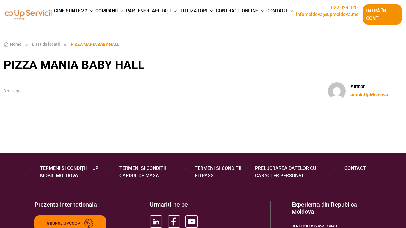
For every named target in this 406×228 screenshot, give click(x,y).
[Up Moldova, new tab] (174, 221)
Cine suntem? (70, 11)
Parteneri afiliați (148, 11)
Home (15, 44)
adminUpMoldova (369, 95)
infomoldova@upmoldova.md (327, 14)
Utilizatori (193, 11)
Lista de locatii (46, 44)
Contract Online (237, 11)
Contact (277, 11)
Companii (106, 11)
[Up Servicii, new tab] (156, 221)
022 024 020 (344, 7)
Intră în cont (376, 14)
